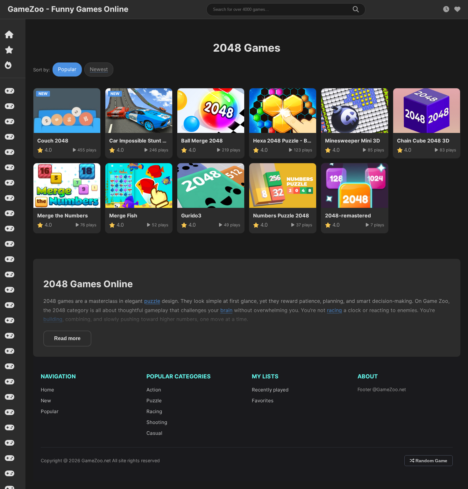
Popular (67, 69)
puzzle (152, 301)
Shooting (156, 422)
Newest (99, 69)
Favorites (262, 401)
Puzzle (154, 401)
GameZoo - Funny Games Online (68, 9)
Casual (154, 433)
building (52, 319)
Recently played (270, 390)
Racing (154, 411)
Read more (67, 338)
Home (47, 390)
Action (153, 390)
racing (334, 310)
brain (226, 310)
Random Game (430, 460)
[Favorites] (457, 9)
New (46, 401)
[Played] (446, 9)
